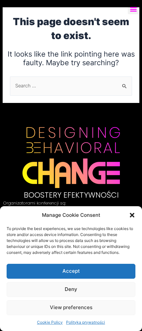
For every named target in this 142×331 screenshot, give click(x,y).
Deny (71, 289)
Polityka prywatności (85, 322)
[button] (132, 215)
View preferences (71, 307)
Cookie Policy (50, 322)
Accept (71, 271)
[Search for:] (71, 86)
